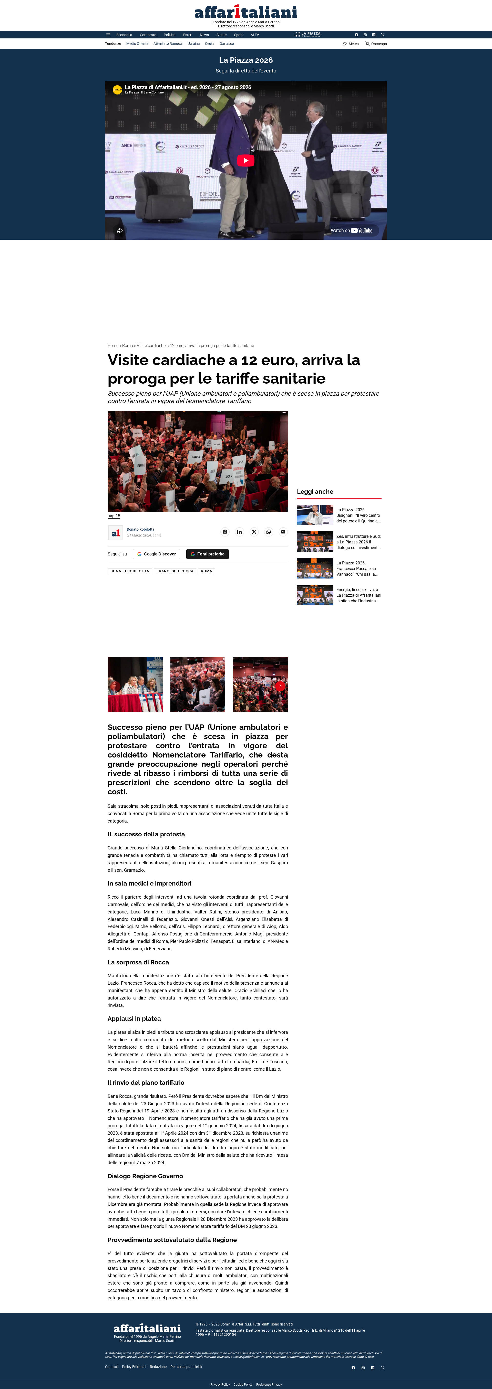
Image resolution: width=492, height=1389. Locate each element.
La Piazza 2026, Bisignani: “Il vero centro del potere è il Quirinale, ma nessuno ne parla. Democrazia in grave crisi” (358, 515)
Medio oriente (137, 43)
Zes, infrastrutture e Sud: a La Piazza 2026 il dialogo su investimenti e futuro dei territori (359, 542)
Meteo (354, 44)
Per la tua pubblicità (186, 1367)
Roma (127, 345)
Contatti (111, 1367)
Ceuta (209, 43)
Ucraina (194, 43)
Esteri (187, 35)
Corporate (148, 35)
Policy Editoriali (134, 1367)
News (204, 35)
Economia (124, 35)
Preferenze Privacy (269, 1384)
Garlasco (227, 43)
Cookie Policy (243, 1384)
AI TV (255, 35)
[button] (115, 686)
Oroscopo (379, 44)
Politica (170, 35)
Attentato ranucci (167, 43)
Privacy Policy (220, 1384)
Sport (238, 35)
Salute (222, 35)
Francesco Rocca (175, 571)
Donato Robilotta (141, 529)
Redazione (158, 1367)
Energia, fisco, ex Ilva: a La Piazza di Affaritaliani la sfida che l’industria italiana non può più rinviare (358, 595)
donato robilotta (129, 571)
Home (113, 345)
